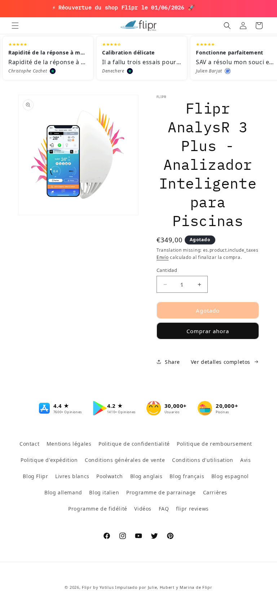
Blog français (187, 476)
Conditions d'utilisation (202, 460)
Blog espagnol (230, 476)
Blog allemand (63, 492)
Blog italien (104, 492)
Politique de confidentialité (134, 443)
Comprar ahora (207, 331)
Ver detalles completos (220, 361)
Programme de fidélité (97, 508)
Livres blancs (72, 476)
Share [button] (172, 361)
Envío (163, 257)
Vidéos (142, 508)
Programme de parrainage (161, 492)
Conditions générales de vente (125, 460)
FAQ (164, 508)
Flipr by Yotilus (98, 587)
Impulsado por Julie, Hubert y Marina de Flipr (163, 587)
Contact (29, 443)
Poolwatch (109, 476)
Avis (245, 460)
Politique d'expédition (49, 460)
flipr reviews (192, 508)
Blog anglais (146, 476)
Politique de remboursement (214, 443)
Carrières (215, 492)
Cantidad (167, 270)
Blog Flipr (35, 476)
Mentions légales (69, 443)
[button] (15, 26)
